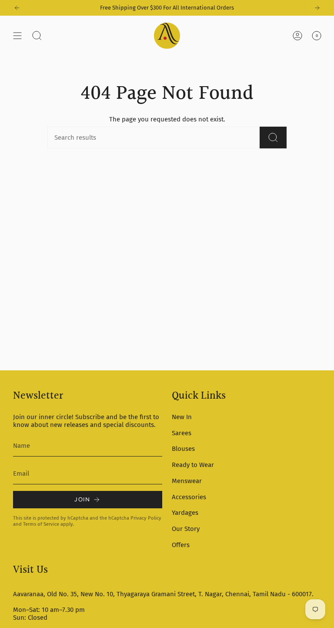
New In (182, 417)
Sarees (181, 433)
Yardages (185, 513)
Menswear (187, 481)
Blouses (183, 449)
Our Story (186, 529)
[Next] (317, 8)
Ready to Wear (193, 465)
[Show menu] (17, 36)
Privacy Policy (145, 518)
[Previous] (17, 8)
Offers (181, 545)
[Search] (273, 137)
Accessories (189, 497)
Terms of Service (41, 524)
